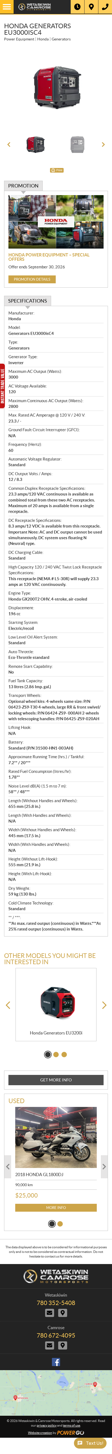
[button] (8, 145)
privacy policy (47, 1425)
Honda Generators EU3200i (56, 1032)
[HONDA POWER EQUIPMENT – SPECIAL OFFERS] (56, 222)
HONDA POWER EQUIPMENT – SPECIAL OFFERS (48, 257)
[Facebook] (56, 1362)
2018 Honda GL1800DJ (39, 1174)
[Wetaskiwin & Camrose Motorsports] (42, 7)
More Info (56, 1208)
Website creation (40, 1432)
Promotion (23, 186)
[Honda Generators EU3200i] (56, 999)
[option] (56, 88)
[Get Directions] (91, 7)
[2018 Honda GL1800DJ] (56, 1137)
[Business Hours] (77, 7)
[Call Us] (105, 7)
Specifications (27, 301)
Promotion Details (32, 279)
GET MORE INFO (56, 1080)
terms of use (71, 1425)
